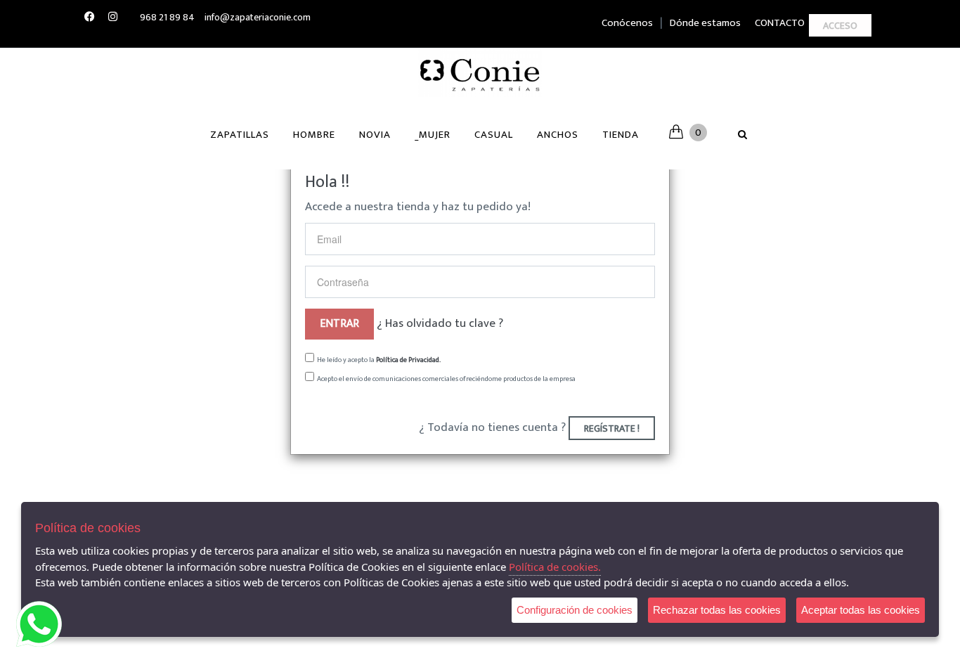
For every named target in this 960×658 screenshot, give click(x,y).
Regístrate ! (612, 428)
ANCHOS (557, 134)
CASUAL (493, 134)
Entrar (339, 323)
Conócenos (627, 23)
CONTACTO (780, 23)
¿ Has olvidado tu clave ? (440, 323)
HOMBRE (314, 134)
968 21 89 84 (167, 17)
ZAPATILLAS (239, 134)
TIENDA (620, 134)
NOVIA (375, 134)
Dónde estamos (705, 23)
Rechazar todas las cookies (717, 610)
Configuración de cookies (575, 610)
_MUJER (432, 134)
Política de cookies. (555, 567)
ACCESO (840, 26)
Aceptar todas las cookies (860, 610)
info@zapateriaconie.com (258, 17)
